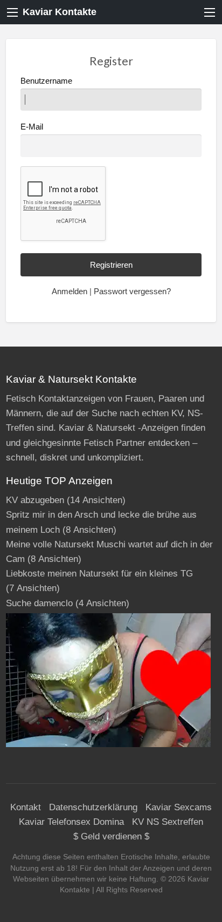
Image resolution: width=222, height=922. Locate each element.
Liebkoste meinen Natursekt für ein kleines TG (99, 573)
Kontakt (25, 807)
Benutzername (46, 81)
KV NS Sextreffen (167, 822)
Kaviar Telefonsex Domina (71, 822)
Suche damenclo (39, 603)
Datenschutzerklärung (93, 807)
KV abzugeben (35, 500)
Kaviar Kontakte (59, 11)
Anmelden (69, 291)
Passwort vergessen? (132, 291)
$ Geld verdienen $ (111, 836)
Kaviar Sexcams (178, 807)
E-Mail (31, 127)
